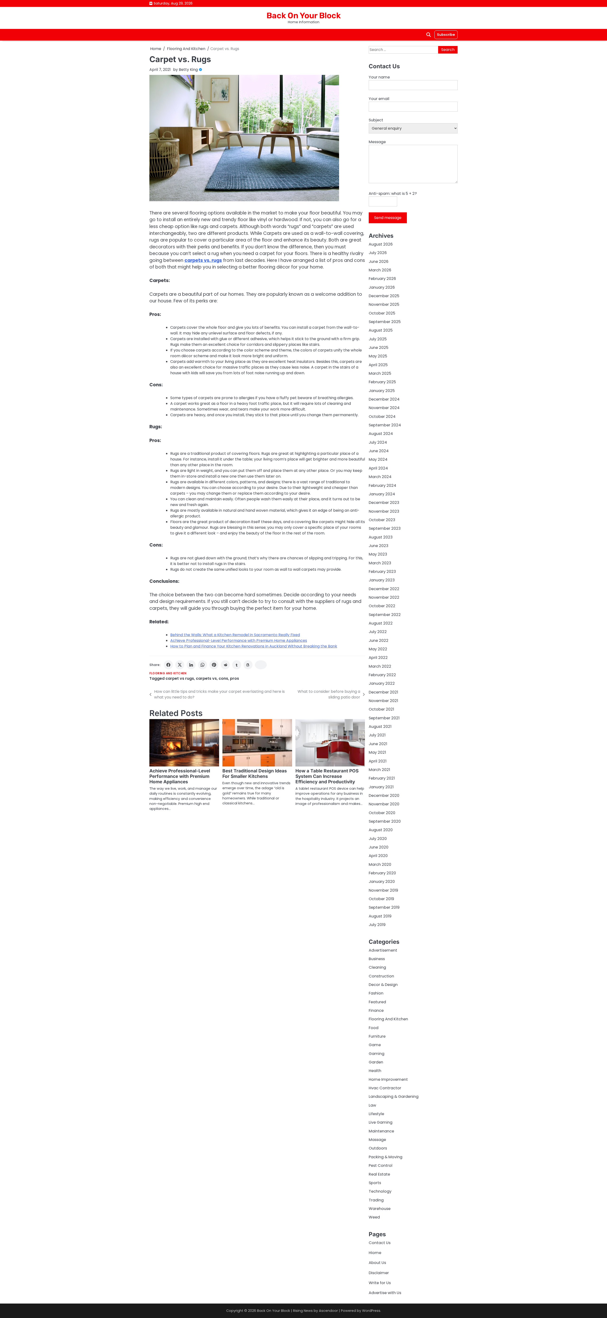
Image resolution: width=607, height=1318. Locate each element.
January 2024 (382, 494)
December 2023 (384, 502)
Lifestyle (376, 1114)
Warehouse (380, 1208)
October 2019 (381, 899)
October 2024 (382, 416)
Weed (374, 1217)
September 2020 (385, 821)
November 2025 (384, 304)
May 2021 (377, 752)
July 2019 (377, 924)
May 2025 (378, 356)
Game (375, 1045)
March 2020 (380, 864)
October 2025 (382, 313)
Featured (377, 1002)
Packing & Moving (385, 1157)
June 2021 (378, 744)
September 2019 (384, 907)
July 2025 (378, 339)
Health (375, 1070)
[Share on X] (179, 664)
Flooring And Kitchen (167, 673)
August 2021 (380, 726)
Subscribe (446, 34)
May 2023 (378, 554)
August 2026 (381, 244)
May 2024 (378, 459)
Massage (377, 1139)
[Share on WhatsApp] (202, 664)
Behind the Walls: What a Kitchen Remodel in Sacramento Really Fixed (235, 635)
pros (234, 678)
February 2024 (382, 485)
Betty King (188, 69)
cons (223, 678)
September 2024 (385, 425)
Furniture (377, 1036)
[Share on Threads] (248, 664)
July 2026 (378, 252)
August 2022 (381, 623)
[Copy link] (261, 664)
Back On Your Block (304, 15)
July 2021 (377, 735)
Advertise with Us (385, 1292)
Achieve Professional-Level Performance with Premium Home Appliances (238, 640)
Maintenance (381, 1131)
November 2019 (383, 890)
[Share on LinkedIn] (191, 664)
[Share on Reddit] (225, 664)
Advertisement (383, 950)
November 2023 (384, 511)
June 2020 (378, 847)
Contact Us (380, 1242)
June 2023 (378, 545)
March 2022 (380, 666)
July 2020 (378, 838)
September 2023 (385, 528)
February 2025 (382, 382)
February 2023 (382, 571)
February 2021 (382, 778)
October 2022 (382, 606)
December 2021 (383, 692)
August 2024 (381, 433)
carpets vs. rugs (203, 260)
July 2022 (378, 631)
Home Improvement (388, 1079)
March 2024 (380, 476)
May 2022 (378, 649)
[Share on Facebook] (168, 664)
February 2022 (382, 675)
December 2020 (384, 795)
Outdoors (378, 1148)
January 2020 (382, 881)
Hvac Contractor (385, 1088)
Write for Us (380, 1283)
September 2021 (384, 718)
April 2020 (378, 855)
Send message (387, 217)
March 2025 (380, 373)
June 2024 (379, 451)
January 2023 (382, 580)
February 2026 (382, 278)
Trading (376, 1200)
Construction (381, 976)
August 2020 (381, 830)
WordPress (371, 1310)
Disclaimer (379, 1273)
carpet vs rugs (180, 678)
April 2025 (378, 365)
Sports (375, 1183)
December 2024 (384, 399)
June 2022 (378, 640)
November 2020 (384, 804)
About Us (377, 1262)
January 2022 (382, 683)
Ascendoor (328, 1310)
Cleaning (377, 967)
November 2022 (384, 597)
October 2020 (382, 813)
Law (372, 1105)
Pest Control (380, 1165)
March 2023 (380, 563)
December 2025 (384, 296)
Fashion (376, 993)
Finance (376, 1010)
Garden (376, 1062)
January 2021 (381, 787)
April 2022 (378, 657)
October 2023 (382, 520)
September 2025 (385, 321)
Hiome (375, 1252)
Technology (380, 1191)
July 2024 (378, 442)
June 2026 (378, 261)
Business (377, 959)
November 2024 (384, 407)
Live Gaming (380, 1122)
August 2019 (380, 916)
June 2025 (378, 347)
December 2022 (384, 589)
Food (373, 1028)
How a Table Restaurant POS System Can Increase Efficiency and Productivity (327, 776)
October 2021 (381, 709)
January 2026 (382, 287)
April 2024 (378, 468)
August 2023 (381, 537)
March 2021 (379, 769)
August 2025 (381, 330)
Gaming (376, 1053)
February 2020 (382, 873)
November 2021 (383, 700)
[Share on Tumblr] (236, 664)
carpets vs (206, 678)
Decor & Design (383, 984)
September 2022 (385, 614)
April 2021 (377, 761)
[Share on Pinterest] (213, 664)
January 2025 (382, 390)
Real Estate (379, 1174)
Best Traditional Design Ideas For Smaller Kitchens (254, 773)
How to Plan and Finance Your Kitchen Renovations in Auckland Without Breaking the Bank (253, 646)
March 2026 (380, 270)
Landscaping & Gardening (393, 1096)
